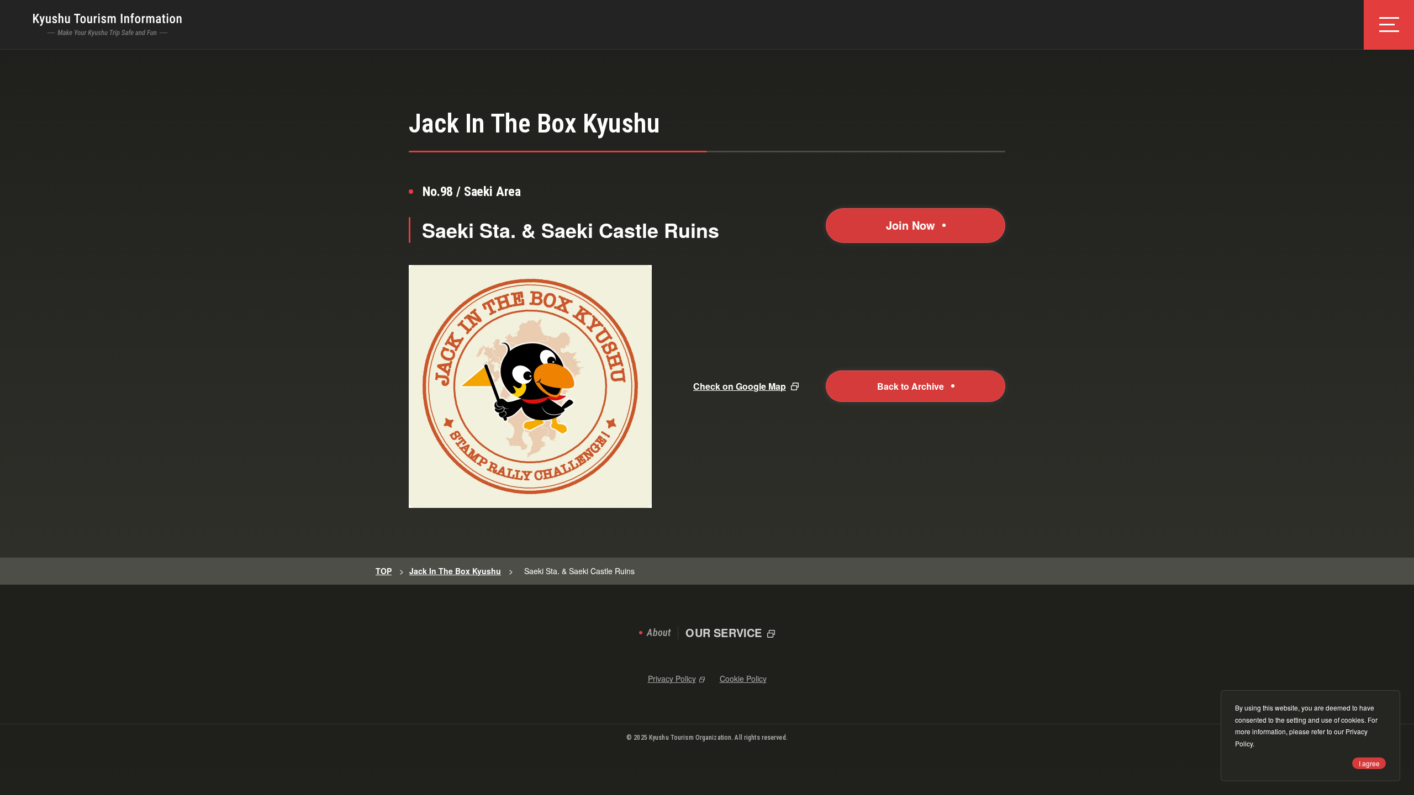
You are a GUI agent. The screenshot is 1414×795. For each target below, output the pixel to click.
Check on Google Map (739, 386)
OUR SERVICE (723, 632)
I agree (1369, 763)
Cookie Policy (743, 678)
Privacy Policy (672, 678)
